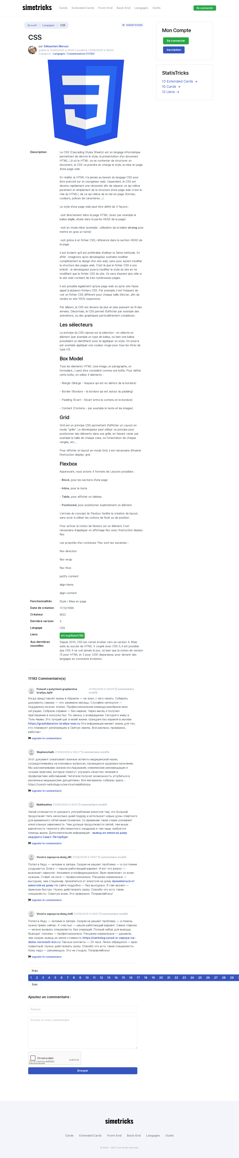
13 (108, 977)
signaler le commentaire (47, 738)
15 (123, 977)
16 (130, 977)
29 (232, 977)
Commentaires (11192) (80, 53)
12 (101, 977)
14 (116, 977)
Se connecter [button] (204, 8)
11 (94, 977)
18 (145, 977)
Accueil (32, 25)
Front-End (105, 8)
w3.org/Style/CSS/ (72, 635)
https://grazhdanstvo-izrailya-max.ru (54, 723)
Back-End (123, 8)
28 (224, 977)
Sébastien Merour (56, 46)
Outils (156, 8)
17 (138, 977)
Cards (63, 8)
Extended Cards (83, 8)
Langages (141, 8)
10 (87, 977)
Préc (35, 971)
